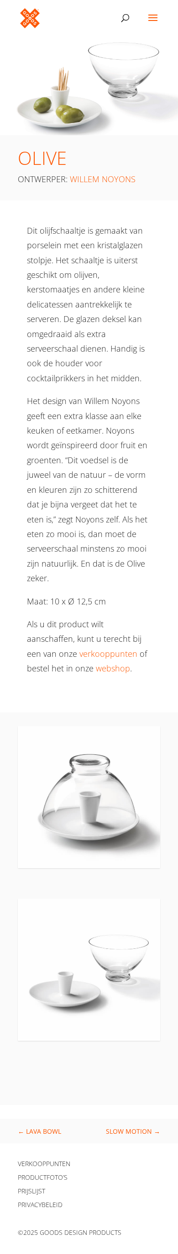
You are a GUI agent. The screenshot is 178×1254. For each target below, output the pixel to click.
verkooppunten (108, 653)
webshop (113, 668)
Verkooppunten (44, 1164)
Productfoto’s (43, 1178)
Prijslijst (31, 1191)
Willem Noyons (103, 179)
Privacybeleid (40, 1205)
